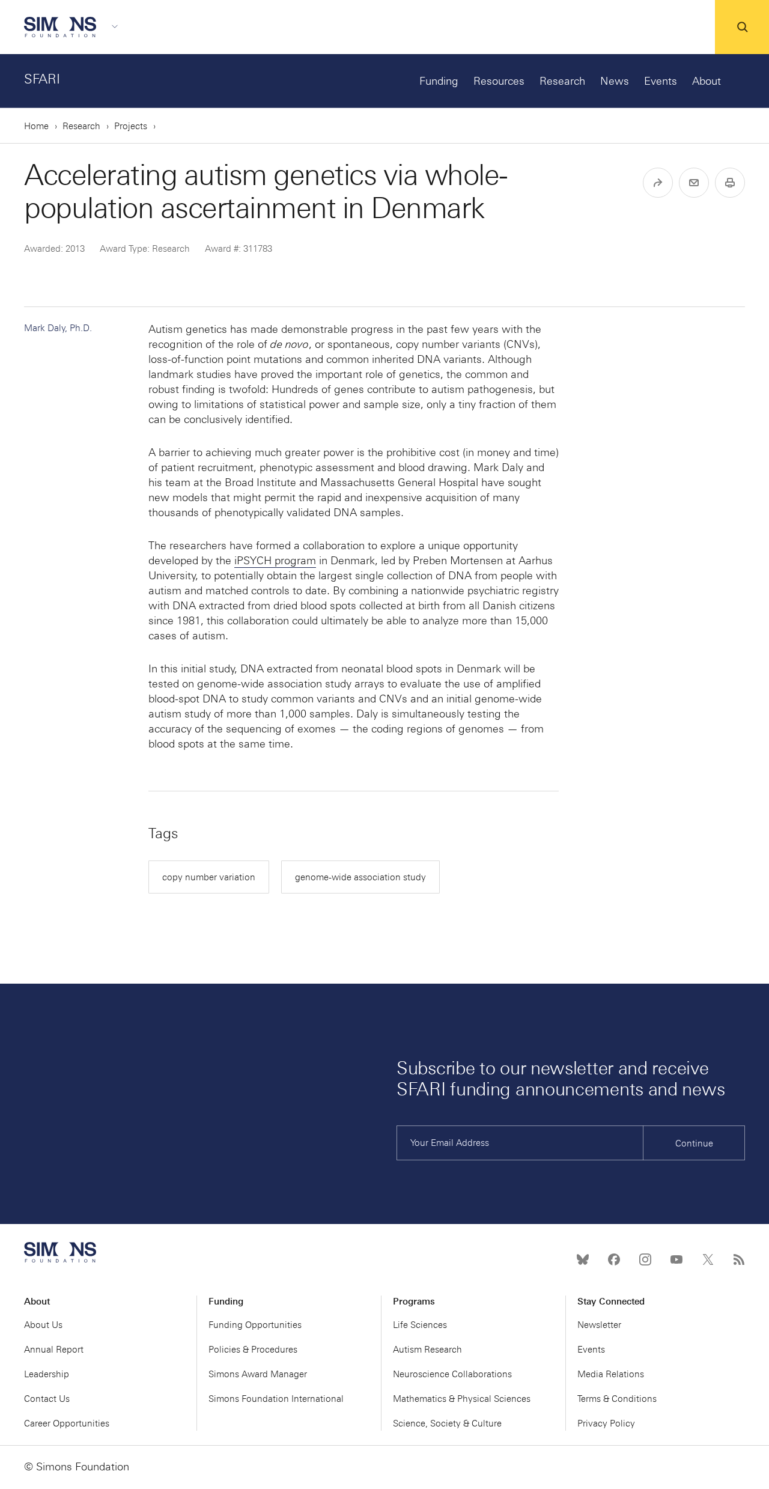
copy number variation (208, 877)
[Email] (694, 183)
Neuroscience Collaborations (452, 1374)
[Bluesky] (583, 1259)
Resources (498, 81)
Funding (438, 81)
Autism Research (427, 1349)
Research (562, 81)
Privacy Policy (606, 1423)
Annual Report (54, 1349)
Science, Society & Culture (447, 1423)
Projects (130, 126)
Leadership (46, 1374)
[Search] (742, 27)
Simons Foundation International (276, 1398)
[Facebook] (614, 1259)
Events (660, 81)
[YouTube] (676, 1259)
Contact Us (47, 1398)
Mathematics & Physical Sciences (461, 1398)
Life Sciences (420, 1325)
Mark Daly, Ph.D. (58, 328)
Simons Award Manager (257, 1374)
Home (36, 126)
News (614, 81)
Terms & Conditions (617, 1398)
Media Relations (610, 1374)
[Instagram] (645, 1259)
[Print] (730, 183)
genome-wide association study (360, 877)
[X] (708, 1259)
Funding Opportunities (255, 1325)
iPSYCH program (275, 560)
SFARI (42, 79)
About (706, 81)
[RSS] (739, 1259)
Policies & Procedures (252, 1349)
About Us (43, 1325)
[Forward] (658, 183)
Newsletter (599, 1325)
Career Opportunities (66, 1423)
